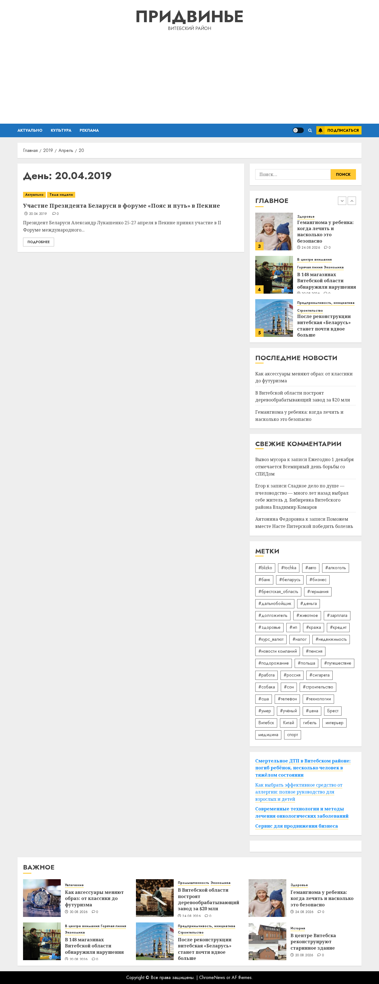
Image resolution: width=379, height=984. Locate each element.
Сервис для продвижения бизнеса (296, 826)
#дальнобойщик (274, 603)
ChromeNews (212, 977)
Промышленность (193, 883)
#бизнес (318, 579)
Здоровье (306, 216)
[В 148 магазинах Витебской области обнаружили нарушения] (274, 275)
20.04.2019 (38, 214)
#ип (293, 627)
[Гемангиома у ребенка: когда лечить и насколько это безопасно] (274, 231)
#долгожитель (272, 615)
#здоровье (269, 627)
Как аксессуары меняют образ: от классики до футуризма (94, 898)
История (297, 928)
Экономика (334, 267)
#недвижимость (331, 639)
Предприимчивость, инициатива (326, 303)
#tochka (288, 568)
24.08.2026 (311, 248)
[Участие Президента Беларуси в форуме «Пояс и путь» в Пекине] (131, 194)
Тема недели (61, 194)
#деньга (308, 603)
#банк (264, 579)
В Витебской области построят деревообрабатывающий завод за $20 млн (302, 396)
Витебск (266, 722)
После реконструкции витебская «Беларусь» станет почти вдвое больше (324, 325)
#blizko (265, 568)
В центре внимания (314, 259)
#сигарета (319, 675)
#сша (263, 699)
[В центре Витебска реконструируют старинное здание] (267, 941)
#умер (264, 711)
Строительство (310, 310)
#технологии (318, 699)
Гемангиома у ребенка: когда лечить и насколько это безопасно (325, 231)
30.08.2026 (79, 912)
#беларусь (289, 579)
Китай (288, 722)
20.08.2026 (79, 959)
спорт (292, 734)
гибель (310, 722)
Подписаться (343, 130)
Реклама (89, 130)
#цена (312, 711)
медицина (268, 734)
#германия (318, 591)
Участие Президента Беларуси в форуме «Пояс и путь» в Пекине (121, 205)
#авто (310, 568)
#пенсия (314, 651)
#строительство (318, 687)
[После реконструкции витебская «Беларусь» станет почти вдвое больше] (274, 318)
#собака (266, 687)
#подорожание (273, 663)
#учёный (288, 711)
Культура (61, 130)
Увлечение (74, 885)
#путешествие (337, 663)
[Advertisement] (189, 76)
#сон (289, 687)
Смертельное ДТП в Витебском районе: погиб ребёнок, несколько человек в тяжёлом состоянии (303, 768)
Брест (332, 711)
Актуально (29, 130)
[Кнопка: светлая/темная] (298, 130)
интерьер (334, 722)
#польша (306, 663)
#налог (299, 639)
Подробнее (38, 242)
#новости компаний (277, 651)
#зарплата (337, 615)
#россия (292, 675)
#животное (307, 615)
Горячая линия (309, 267)
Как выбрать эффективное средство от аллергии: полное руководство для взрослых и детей (298, 792)
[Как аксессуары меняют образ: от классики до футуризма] (42, 898)
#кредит (338, 627)
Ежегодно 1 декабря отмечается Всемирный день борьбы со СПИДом (304, 466)
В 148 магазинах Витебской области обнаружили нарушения (326, 280)
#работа (266, 675)
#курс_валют (271, 639)
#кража (313, 627)
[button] (310, 130)
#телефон (287, 699)
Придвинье (189, 16)
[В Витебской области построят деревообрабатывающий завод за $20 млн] (155, 898)
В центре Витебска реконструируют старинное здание (313, 941)
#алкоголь (335, 568)
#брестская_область (278, 591)
